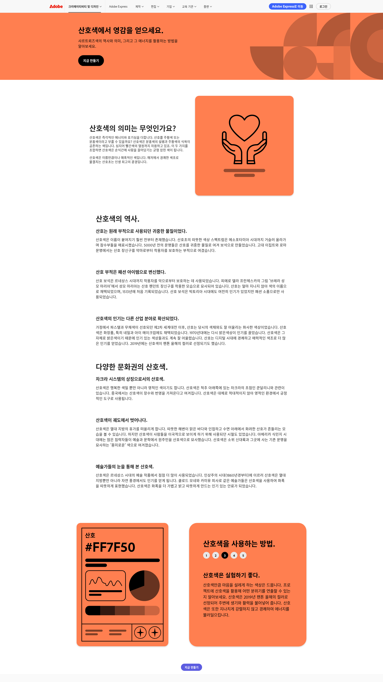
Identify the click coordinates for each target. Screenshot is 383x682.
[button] (311, 6)
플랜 (206, 6)
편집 (153, 6)
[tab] (206, 555)
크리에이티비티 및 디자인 (83, 6)
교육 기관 (187, 6)
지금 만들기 (91, 60)
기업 (169, 6)
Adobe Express (118, 6)
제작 (138, 6)
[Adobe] (56, 6)
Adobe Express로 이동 (287, 6)
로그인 (323, 6)
